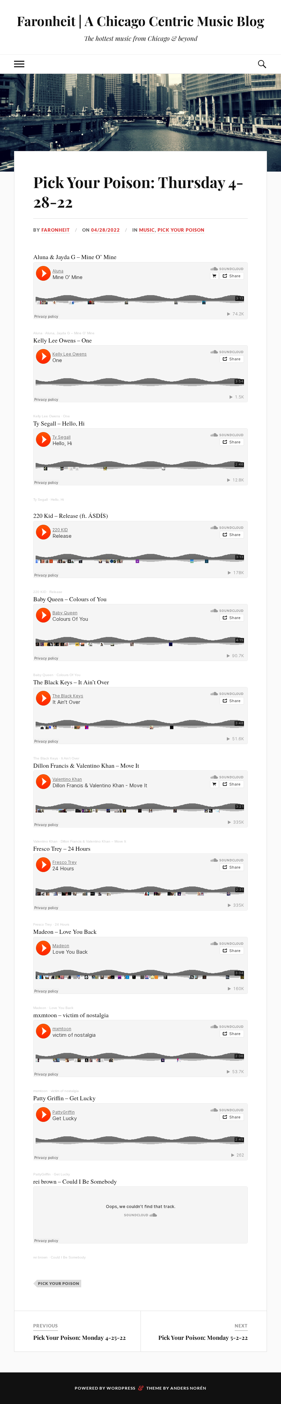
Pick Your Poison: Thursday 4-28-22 (138, 191)
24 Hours (62, 924)
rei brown (40, 1257)
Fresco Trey (42, 924)
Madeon (39, 1008)
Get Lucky (62, 1174)
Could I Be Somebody (68, 1257)
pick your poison (181, 230)
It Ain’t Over (70, 758)
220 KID (39, 592)
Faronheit (55, 230)
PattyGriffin (42, 1174)
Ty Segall (40, 499)
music (147, 230)
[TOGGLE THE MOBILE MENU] (19, 64)
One (66, 416)
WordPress (121, 1388)
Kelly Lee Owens (46, 416)
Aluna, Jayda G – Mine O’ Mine (70, 333)
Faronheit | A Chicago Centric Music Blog (140, 21)
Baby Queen (43, 675)
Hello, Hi (57, 499)
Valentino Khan (45, 841)
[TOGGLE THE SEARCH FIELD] (262, 64)
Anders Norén (188, 1388)
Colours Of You (69, 675)
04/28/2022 (105, 230)
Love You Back (61, 1008)
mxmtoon (40, 1091)
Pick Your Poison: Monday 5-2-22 (203, 1337)
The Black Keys (45, 758)
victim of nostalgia (65, 1091)
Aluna (37, 333)
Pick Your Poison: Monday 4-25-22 (79, 1337)
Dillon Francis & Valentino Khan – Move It (93, 841)
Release (55, 592)
